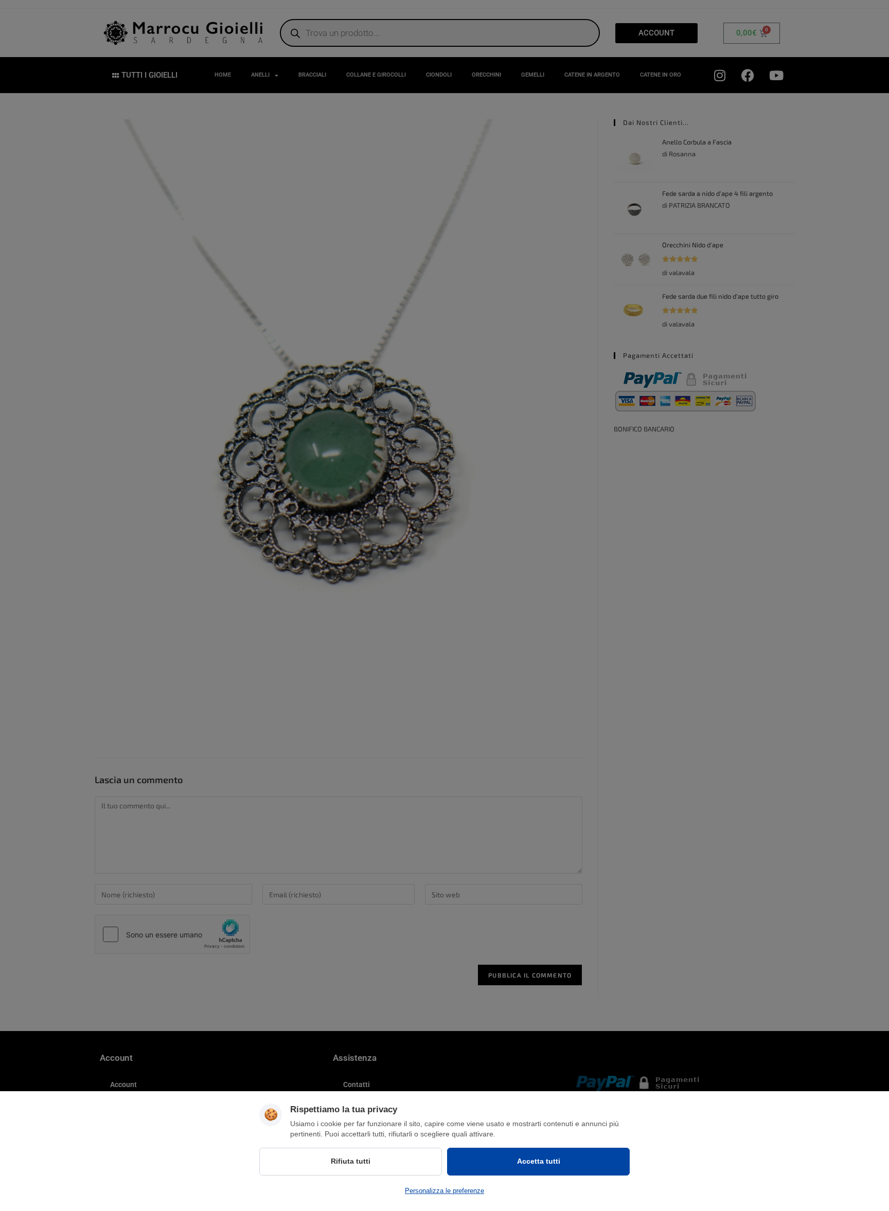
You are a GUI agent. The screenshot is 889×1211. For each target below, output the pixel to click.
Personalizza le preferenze (444, 1191)
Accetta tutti (538, 1161)
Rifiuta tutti (350, 1161)
